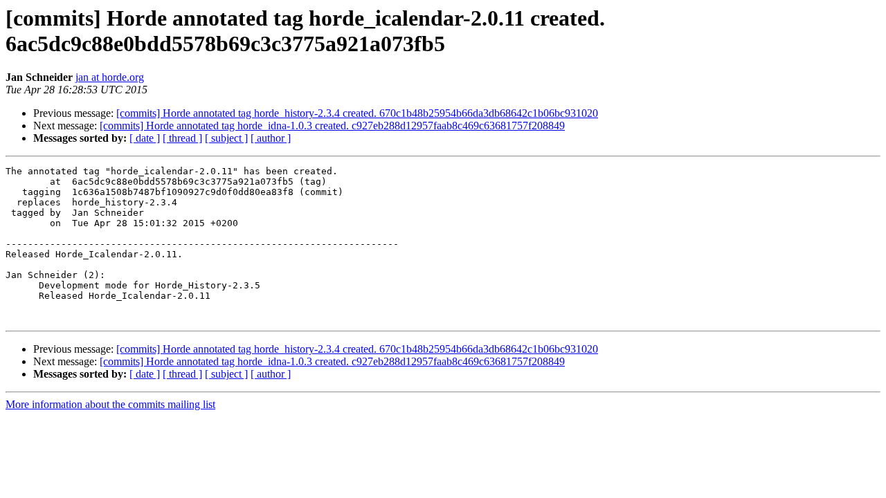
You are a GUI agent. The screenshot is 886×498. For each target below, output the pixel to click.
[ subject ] (226, 138)
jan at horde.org (109, 77)
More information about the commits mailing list (110, 404)
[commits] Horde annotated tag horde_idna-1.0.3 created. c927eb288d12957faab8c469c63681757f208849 (332, 125)
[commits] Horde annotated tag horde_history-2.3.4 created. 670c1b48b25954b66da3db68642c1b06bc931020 (357, 113)
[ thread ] (182, 138)
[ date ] (144, 138)
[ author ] (271, 138)
